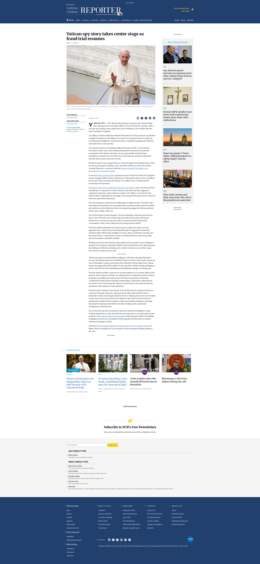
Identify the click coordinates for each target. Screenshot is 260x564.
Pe (90, 188)
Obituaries (70, 552)
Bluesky (109, 540)
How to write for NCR (154, 514)
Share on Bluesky (138, 118)
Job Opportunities (153, 517)
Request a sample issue (131, 528)
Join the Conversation (73, 127)
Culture (94, 20)
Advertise (70, 556)
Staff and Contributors (180, 521)
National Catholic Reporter (190, 539)
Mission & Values (178, 514)
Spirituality (114, 20)
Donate (176, 20)
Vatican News (73, 370)
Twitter (113, 540)
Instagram (125, 540)
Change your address (154, 524)
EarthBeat (126, 20)
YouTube (121, 540)
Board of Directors (178, 524)
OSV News (85, 392)
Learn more (75, 131)
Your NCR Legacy (104, 524)
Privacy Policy (177, 517)
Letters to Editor (153, 521)
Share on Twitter (146, 118)
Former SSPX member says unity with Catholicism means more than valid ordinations (177, 116)
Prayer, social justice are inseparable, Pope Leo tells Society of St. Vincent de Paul (80, 383)
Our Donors (102, 528)
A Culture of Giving (105, 517)
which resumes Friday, (106, 175)
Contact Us (151, 510)
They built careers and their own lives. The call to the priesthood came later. (177, 197)
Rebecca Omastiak (104, 389)
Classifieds (70, 549)
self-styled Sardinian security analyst (111, 316)
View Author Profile (72, 117)
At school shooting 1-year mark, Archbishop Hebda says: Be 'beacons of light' (112, 381)
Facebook (117, 540)
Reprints (150, 528)
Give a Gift (126, 517)
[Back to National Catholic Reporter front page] (94, 11)
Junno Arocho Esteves (74, 392)
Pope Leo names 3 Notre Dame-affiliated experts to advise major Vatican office (177, 157)
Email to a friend (150, 118)
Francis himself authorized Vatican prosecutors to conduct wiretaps (123, 326)
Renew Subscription (130, 514)
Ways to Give (102, 521)
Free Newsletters (129, 521)
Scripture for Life (73, 528)
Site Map (130, 546)
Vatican (85, 20)
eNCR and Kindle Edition (131, 524)
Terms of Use (115, 546)
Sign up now (185, 11)
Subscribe (190, 20)
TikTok (129, 540)
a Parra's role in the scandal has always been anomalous (113, 188)
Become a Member (105, 514)
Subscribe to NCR (129, 510)
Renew (183, 20)
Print (154, 118)
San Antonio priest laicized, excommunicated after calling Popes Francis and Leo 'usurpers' (177, 74)
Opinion (103, 20)
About (174, 510)
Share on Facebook (142, 118)
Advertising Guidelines (104, 546)
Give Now (101, 510)
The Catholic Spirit (116, 389)
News (78, 20)
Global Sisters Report (142, 20)
